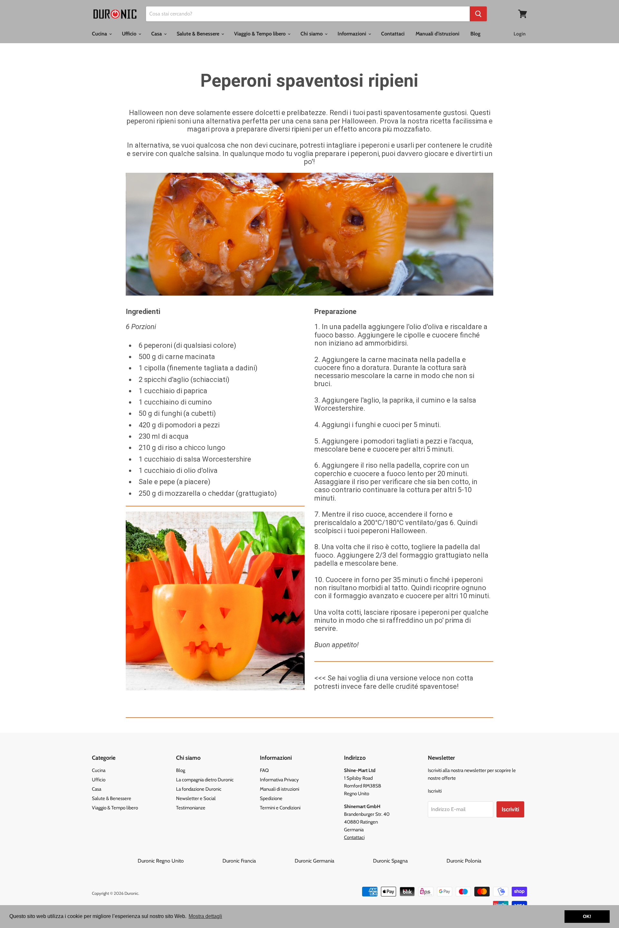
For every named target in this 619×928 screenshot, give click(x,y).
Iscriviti (510, 809)
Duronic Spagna (409, 861)
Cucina (100, 34)
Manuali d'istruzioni (437, 34)
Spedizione (271, 798)
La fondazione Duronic (198, 789)
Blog (475, 34)
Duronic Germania (333, 861)
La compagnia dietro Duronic (205, 780)
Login (520, 34)
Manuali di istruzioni (279, 789)
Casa (157, 34)
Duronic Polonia (464, 861)
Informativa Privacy (279, 780)
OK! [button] (587, 916)
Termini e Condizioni (280, 808)
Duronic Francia (257, 861)
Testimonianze (190, 808)
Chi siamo (312, 34)
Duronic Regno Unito (179, 861)
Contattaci (393, 34)
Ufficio (130, 34)
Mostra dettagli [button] (205, 916)
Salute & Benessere (199, 34)
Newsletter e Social (196, 798)
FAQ (264, 770)
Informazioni (353, 34)
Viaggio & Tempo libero (260, 34)
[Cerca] (478, 13)
